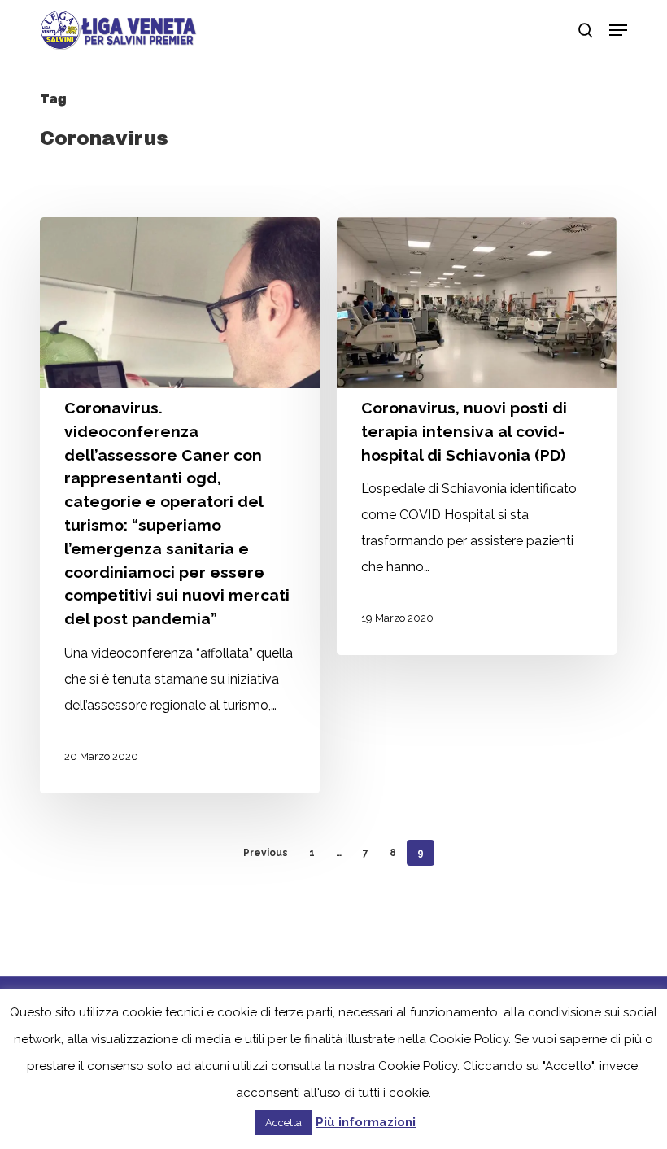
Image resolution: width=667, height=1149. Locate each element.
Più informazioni (366, 1122)
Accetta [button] (283, 1122)
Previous (265, 852)
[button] (618, 30)
